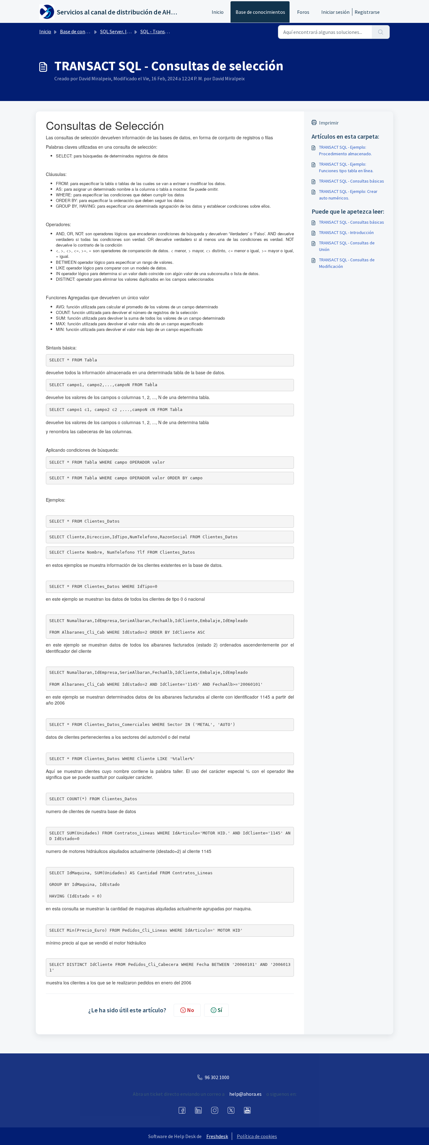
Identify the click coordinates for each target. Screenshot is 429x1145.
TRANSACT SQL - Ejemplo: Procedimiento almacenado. (345, 150)
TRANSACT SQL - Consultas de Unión (347, 246)
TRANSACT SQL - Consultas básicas (351, 181)
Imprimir (329, 123)
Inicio (218, 12)
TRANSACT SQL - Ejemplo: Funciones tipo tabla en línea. (346, 167)
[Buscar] (381, 32)
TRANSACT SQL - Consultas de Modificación (347, 263)
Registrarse (367, 12)
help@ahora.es (245, 1094)
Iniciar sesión (335, 12)
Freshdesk (217, 1136)
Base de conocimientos (260, 12)
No (190, 1010)
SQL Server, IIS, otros (122, 31)
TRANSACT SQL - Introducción (346, 232)
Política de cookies (257, 1136)
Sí (220, 1010)
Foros (303, 12)
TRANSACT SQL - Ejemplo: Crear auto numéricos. (348, 195)
